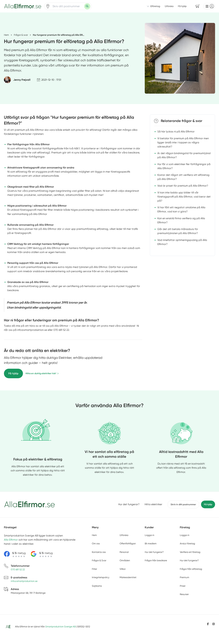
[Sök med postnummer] (87, 6)
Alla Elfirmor (11, 539)
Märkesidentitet (128, 577)
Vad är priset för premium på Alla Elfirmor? (182, 185)
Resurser (184, 594)
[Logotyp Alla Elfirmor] (29, 504)
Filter (94, 569)
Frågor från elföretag (191, 569)
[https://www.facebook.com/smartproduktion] (207, 623)
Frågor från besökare (156, 560)
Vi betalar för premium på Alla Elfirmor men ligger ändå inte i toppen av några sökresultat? (183, 142)
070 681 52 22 (18, 569)
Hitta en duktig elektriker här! (40, 373)
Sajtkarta (97, 585)
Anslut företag (187, 543)
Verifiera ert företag (190, 552)
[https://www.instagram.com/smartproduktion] (213, 623)
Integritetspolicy (100, 577)
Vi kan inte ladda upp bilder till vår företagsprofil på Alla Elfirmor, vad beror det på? (184, 196)
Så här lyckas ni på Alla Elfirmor (176, 131)
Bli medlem (151, 543)
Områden (125, 560)
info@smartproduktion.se (24, 581)
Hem (94, 535)
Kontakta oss (99, 552)
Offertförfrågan (128, 543)
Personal (124, 552)
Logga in (149, 535)
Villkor (123, 569)
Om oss (96, 543)
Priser (182, 585)
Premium (184, 577)
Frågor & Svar (99, 560)
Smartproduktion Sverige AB (60, 626)
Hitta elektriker (153, 504)
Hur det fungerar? (128, 504)
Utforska (169, 6)
